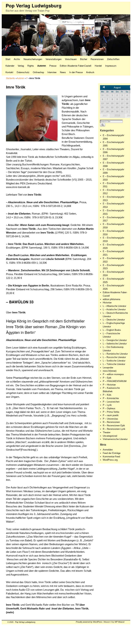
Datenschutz (23, 72)
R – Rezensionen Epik (114, 425)
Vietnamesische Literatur (115, 439)
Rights (30, 65)
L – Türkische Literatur (114, 364)
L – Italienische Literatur (115, 343)
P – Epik (107, 377)
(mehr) (10, 612)
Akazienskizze (14, 340)
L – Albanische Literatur (114, 306)
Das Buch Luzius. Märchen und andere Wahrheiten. (53, 244)
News (63, 72)
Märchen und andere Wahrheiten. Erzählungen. (58, 255)
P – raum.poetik (111, 415)
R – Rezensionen (111, 422)
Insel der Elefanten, (63, 608)
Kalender (10, 65)
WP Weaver (120, 622)
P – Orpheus (109, 408)
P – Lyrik (107, 405)
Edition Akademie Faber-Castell (75, 65)
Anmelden (108, 449)
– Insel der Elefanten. (18, 213)
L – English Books (112, 330)
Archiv (17, 59)
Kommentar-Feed (111, 456)
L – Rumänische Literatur (115, 353)
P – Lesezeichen (111, 401)
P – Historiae (109, 384)
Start (8, 59)
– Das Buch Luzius (17, 255)
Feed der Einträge (111, 453)
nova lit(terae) (109, 371)
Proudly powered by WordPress (89, 622)
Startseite (10, 78)
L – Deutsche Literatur (114, 319)
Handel (98, 65)
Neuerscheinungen (33, 59)
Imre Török (81, 608)
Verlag (21, 65)
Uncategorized (110, 436)
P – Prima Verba (111, 412)
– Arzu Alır (12, 225)
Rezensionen (97, 59)
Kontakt (9, 72)
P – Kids (107, 395)
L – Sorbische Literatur (114, 360)
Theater (106, 432)
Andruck (90, 72)
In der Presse (76, 72)
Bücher (83, 59)
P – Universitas (110, 419)
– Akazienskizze (15, 202)
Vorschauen (71, 59)
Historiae (107, 302)
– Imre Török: (14, 244)
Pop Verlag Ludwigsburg (34, 5)
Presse (52, 65)
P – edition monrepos (113, 374)
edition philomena (111, 299)
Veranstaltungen (54, 59)
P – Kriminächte (111, 398)
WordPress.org (110, 460)
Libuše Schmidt (55, 259)
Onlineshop (38, 72)
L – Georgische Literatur (115, 340)
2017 (105, 115)
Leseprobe (108, 367)
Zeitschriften (113, 59)
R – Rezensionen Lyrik (114, 429)
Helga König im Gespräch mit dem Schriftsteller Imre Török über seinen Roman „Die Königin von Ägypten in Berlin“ (46, 326)
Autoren (41, 65)
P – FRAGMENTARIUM (114, 381)
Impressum (110, 65)
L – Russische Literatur (114, 357)
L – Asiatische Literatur (114, 309)
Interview (52, 72)
